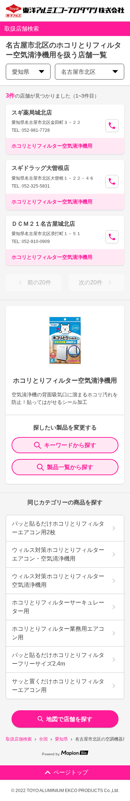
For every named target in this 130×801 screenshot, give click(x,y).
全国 (43, 739)
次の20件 (91, 282)
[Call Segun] (111, 125)
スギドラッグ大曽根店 (40, 168)
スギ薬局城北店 (32, 112)
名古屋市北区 (78, 72)
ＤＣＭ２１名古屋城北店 (43, 224)
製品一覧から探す (70, 467)
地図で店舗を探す (69, 719)
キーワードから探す (70, 445)
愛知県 (61, 739)
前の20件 (39, 282)
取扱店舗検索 (19, 739)
